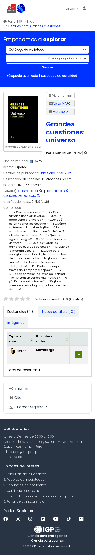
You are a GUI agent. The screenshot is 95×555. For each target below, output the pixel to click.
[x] (19, 519)
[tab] (58, 312)
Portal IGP (15, 21)
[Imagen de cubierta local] (23, 118)
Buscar (47, 67)
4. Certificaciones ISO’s (21, 490)
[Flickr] (82, 519)
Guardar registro (28, 407)
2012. (68, 173)
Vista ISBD (60, 111)
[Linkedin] (44, 519)
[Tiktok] (70, 519)
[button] (72, 8)
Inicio (31, 21)
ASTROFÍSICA (55, 191)
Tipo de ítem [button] (15, 338)
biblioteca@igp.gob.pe (21, 452)
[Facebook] (6, 519)
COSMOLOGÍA (28, 191)
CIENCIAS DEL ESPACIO (19, 196)
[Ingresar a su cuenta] (84, 8)
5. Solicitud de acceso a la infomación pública (40, 496)
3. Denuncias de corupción (24, 485)
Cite (17, 397)
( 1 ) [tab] (20, 311)
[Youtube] (57, 519)
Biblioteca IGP (21, 8)
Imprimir (21, 388)
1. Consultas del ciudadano (24, 474)
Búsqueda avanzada (22, 75)
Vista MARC (62, 103)
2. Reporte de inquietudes (23, 479)
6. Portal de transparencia (23, 501)
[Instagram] (31, 519)
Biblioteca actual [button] (44, 338)
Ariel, (61, 173)
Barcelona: (48, 173)
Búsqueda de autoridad (59, 75)
